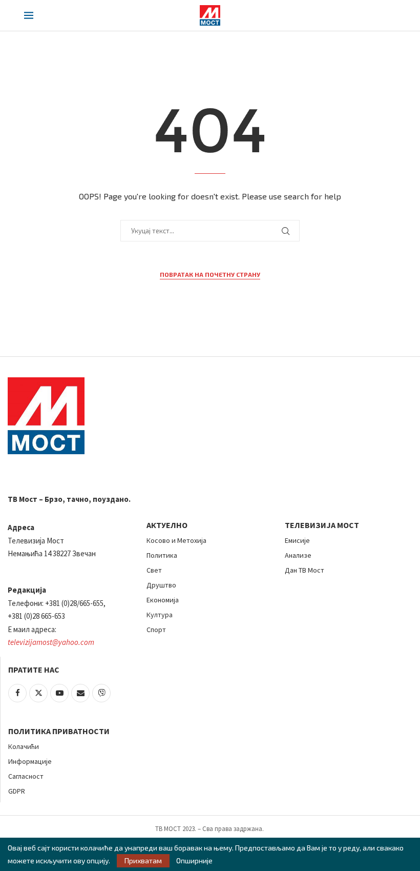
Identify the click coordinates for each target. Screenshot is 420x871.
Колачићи (23, 746)
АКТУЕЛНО (166, 525)
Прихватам (143, 860)
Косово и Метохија (176, 540)
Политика (161, 555)
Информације (30, 761)
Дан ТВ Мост (304, 570)
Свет (154, 570)
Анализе (298, 555)
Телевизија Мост (322, 525)
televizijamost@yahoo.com (51, 642)
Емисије (297, 540)
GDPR (16, 791)
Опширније (194, 860)
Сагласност (26, 776)
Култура (159, 614)
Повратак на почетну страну (210, 274)
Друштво (161, 585)
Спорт (156, 629)
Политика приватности (59, 731)
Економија (162, 599)
